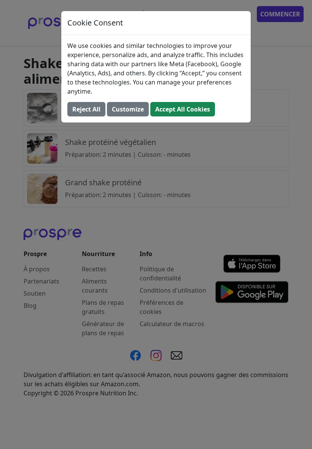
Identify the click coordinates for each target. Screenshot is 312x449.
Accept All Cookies (182, 109)
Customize (128, 109)
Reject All (86, 109)
